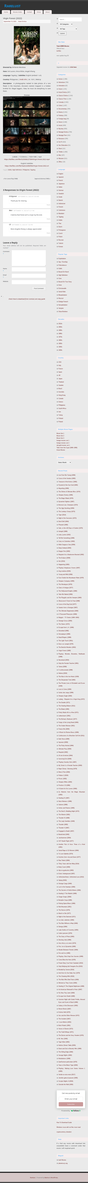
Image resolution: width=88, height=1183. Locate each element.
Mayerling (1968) (63, 488)
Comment (5, 253)
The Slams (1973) (64, 624)
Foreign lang (62, 119)
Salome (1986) (63, 804)
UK (59, 375)
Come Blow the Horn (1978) (67, 959)
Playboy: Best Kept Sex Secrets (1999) (70, 956)
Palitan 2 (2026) (63, 775)
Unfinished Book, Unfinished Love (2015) (71, 877)
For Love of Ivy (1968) (10, 179)
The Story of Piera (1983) (66, 936)
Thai (59, 223)
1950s (60, 343)
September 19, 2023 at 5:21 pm (24, 210)
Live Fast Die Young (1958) (66, 475)
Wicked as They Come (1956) (67, 983)
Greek (60, 197)
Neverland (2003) (63, 660)
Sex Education (63, 145)
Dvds (60, 285)
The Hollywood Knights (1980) (67, 591)
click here (73, 67)
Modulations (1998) (64, 1058)
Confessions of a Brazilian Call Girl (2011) (71, 735)
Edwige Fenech (63, 301)
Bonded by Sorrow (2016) (66, 969)
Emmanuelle (62, 288)
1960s (60, 340)
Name (5, 270)
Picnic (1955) (62, 778)
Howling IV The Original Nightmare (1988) (71, 986)
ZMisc (60, 162)
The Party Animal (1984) (66, 745)
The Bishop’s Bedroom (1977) (67, 719)
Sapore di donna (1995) (42, 179)
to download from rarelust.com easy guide (30, 299)
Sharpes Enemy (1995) (65, 495)
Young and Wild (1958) (65, 574)
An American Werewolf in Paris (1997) (70, 989)
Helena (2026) (62, 673)
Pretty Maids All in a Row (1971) (68, 712)
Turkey (60, 415)
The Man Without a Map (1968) (68, 923)
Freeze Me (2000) (63, 729)
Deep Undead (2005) (64, 548)
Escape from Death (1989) (66, 996)
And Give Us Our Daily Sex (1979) (69, 973)
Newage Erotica (63, 132)
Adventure (61, 82)
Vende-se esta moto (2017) (66, 1074)
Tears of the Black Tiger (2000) (68, 1065)
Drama (60, 112)
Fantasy (61, 115)
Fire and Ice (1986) (64, 953)
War (59, 155)
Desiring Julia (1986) (64, 940)
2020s (10, 170)
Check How (12, 299)
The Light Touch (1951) (65, 640)
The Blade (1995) (63, 709)
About (48, 12)
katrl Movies (62, 1160)
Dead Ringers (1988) (64, 637)
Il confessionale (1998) (65, 670)
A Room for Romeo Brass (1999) (68, 732)
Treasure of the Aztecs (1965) (67, 481)
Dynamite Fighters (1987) (66, 501)
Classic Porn (62, 99)
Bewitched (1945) (63, 834)
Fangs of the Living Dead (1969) (68, 722)
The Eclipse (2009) (64, 558)
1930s (60, 350)
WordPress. (54, 1178)
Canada (60, 398)
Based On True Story (65, 282)
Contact (29, 12)
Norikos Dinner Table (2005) (67, 1045)
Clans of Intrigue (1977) (65, 587)
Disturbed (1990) (63, 631)
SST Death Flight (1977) (66, 841)
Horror (60, 122)
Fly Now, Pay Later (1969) (66, 993)
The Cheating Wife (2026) (66, 976)
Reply (48, 205)
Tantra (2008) (62, 666)
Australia (61, 392)
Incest (60, 125)
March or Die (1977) (64, 913)
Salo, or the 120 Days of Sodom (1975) (70, 528)
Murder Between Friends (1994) (68, 950)
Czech (60, 233)
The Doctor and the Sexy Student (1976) (71, 1035)
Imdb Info (23, 79)
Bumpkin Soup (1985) (65, 900)
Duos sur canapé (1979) (65, 644)
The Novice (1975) (64, 910)
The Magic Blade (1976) (65, 498)
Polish (60, 236)
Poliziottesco (62, 265)
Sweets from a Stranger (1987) (67, 607)
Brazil (60, 388)
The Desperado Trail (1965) (66, 680)
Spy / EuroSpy (63, 262)
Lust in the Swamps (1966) (66, 887)
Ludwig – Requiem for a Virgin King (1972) (71, 699)
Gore (59, 278)
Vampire (61, 308)
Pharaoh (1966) (63, 525)
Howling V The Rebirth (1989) (67, 893)
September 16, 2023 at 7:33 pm (22, 224)
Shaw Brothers (63, 311)
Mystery (61, 128)
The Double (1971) (64, 702)
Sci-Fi (60, 142)
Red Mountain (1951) (64, 907)
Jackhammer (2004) (64, 838)
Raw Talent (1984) (64, 860)
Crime (60, 105)
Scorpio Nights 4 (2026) (65, 1081)
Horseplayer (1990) (64, 634)
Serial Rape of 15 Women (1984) (68, 850)
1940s (60, 347)
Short (60, 148)
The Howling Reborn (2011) (66, 706)
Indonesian (61, 203)
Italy (59, 365)
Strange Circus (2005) (65, 621)
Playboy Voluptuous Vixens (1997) (69, 568)
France (60, 368)
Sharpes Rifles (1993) (65, 782)
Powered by (65, 1111)
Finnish (60, 207)
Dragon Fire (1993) (64, 551)
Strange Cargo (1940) (65, 883)
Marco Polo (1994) (64, 772)
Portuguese (62, 230)
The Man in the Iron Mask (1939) (68, 676)
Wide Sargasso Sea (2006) (66, 544)
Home (6, 12)
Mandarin (61, 213)
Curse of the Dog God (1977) (67, 604)
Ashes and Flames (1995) (66, 808)
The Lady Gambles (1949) (66, 821)
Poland (60, 421)
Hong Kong (61, 395)
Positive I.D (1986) (64, 785)
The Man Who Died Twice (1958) (68, 979)
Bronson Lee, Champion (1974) (68, 505)
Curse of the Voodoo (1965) (66, 478)
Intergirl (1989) (62, 531)
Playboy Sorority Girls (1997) (67, 762)
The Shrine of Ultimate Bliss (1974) (69, 491)
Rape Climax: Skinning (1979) (67, 769)
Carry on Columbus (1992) (66, 541)
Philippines (26, 170)
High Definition (17, 170)
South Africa (62, 408)
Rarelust (12, 5)
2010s (60, 323)
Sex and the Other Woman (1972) (68, 1015)
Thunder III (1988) (64, 818)
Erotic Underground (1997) (66, 873)
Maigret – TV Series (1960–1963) (68, 617)
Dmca (39, 12)
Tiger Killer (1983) (63, 1042)
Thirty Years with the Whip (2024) (68, 863)
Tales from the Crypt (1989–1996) (67, 447)
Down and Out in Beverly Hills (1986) (69, 1048)
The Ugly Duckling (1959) (66, 508)
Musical (60, 298)
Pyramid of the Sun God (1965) (68, 485)
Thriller (60, 152)
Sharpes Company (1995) (66, 581)
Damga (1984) (62, 926)
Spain (60, 372)
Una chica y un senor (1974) (67, 943)
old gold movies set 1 (63, 445)
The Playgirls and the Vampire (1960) (69, 597)
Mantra (47, 1178)
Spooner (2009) (63, 742)
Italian (60, 187)
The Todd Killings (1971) (66, 1032)
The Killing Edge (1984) (65, 1052)
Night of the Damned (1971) (67, 916)
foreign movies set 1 (63, 440)
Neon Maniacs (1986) (65, 801)
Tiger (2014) (62, 515)
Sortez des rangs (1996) (65, 692)
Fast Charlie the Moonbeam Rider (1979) (71, 578)
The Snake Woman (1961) (66, 725)
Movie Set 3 (60, 438)
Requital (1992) (63, 752)
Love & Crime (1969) (64, 689)
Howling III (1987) (63, 798)
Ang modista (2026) (64, 571)
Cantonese (61, 210)
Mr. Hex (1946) (63, 1038)
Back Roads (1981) (64, 1025)
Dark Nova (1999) (63, 739)
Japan (60, 378)
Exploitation (62, 258)
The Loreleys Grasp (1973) (66, 511)
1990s (60, 330)
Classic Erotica (63, 95)
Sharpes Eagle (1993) (65, 696)
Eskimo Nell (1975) (64, 1012)
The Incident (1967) (64, 1019)
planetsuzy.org (63, 1163)
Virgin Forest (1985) (64, 650)
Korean (60, 246)
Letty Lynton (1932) (64, 534)
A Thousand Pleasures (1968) (67, 614)
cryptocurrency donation (64, 1132)
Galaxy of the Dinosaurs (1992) (68, 1005)
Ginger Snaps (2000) (64, 897)
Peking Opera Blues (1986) (66, 903)
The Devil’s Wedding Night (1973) (68, 811)
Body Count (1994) (64, 867)
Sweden (60, 385)
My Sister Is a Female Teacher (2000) (70, 765)
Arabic (60, 220)
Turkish (60, 243)
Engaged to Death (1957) (66, 831)
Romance (61, 138)
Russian (61, 240)
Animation (61, 85)
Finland (60, 418)
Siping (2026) (62, 880)
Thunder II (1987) (63, 828)
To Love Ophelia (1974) (65, 854)
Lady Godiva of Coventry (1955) (68, 930)
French (60, 180)
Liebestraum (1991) (64, 716)
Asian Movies (61, 450)
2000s (60, 327)
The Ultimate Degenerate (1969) (68, 611)
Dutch (60, 227)
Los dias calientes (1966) (66, 920)
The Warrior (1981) (64, 814)
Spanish (61, 177)
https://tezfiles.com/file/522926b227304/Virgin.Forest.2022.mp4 (27, 159)
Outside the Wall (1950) (65, 1084)
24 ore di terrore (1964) (65, 755)
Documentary (62, 109)
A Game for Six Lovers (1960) (67, 788)
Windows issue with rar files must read (68, 1127)
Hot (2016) (61, 561)
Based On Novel (63, 272)
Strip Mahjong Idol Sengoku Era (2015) (70, 966)
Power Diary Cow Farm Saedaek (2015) (70, 963)
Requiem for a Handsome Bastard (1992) (71, 554)
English (60, 174)
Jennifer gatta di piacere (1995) (68, 1078)
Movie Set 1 (60, 433)
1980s (60, 333)
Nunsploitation (62, 305)
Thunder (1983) (63, 824)
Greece (60, 402)
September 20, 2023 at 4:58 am (28, 196)
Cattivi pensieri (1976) (65, 933)
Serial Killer (62, 291)
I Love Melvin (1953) (64, 1022)
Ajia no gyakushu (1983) (66, 870)
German (60, 190)
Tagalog (32, 170)
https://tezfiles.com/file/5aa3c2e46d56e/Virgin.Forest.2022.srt (27, 166)
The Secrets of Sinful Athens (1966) (69, 890)
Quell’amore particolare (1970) (67, 1062)
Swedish (61, 193)
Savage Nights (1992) (65, 1055)
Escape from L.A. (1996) (66, 627)
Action (60, 79)
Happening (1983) (63, 564)
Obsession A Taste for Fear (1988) (69, 601)
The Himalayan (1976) (65, 584)
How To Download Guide (64, 1122)
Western (61, 158)
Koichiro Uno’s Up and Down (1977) (69, 857)
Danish (60, 200)
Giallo (60, 268)
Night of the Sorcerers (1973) (67, 518)
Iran (59, 412)
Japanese (61, 183)
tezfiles (59, 51)
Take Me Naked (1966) (65, 594)
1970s (60, 337)
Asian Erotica (22, 21)
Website (5, 281)
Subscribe (71, 1104)
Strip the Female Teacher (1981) (68, 663)
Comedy (61, 102)
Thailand (61, 382)
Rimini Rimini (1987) (64, 1009)
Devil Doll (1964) (63, 521)
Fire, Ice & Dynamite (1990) (67, 946)
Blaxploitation (62, 295)
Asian (60, 89)
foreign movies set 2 (63, 443)
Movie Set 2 (60, 436)
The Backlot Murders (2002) (67, 647)
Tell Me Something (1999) (66, 538)
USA (59, 362)
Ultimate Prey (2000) (64, 749)
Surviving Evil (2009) (64, 759)
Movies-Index (17, 12)
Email (4, 276)
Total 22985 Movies (63, 46)
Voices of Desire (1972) (65, 1029)
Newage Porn (62, 135)
